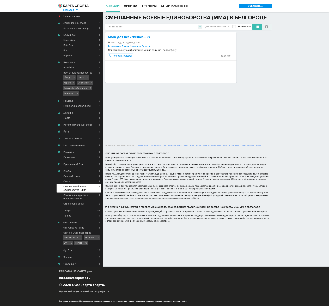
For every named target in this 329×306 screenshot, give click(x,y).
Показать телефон (120, 55)
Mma (198, 145)
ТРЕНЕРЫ (149, 6)
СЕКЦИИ (113, 6)
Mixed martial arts (212, 145)
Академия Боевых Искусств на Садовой (130, 46)
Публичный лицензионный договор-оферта (84, 291)
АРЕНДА (130, 6)
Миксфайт (143, 145)
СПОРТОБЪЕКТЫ (174, 6)
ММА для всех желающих (129, 37)
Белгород (70, 10)
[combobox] (154, 27)
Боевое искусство (178, 145)
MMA (258, 145)
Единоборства (158, 145)
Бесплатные (244, 26)
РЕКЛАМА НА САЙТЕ (75, 271)
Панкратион (247, 145)
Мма (192, 145)
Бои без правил (231, 145)
